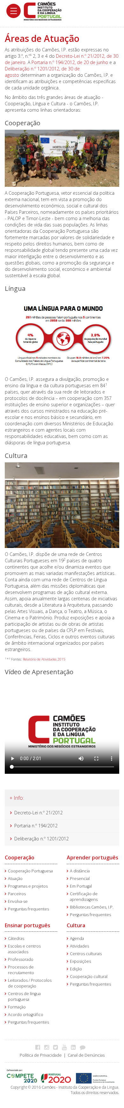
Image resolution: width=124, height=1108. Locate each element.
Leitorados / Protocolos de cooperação (30, 983)
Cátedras (16, 938)
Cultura (76, 925)
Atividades (79, 946)
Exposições (80, 961)
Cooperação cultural (88, 976)
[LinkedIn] (75, 1047)
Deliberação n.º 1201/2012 (41, 839)
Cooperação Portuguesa (30, 871)
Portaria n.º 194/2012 (36, 826)
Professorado (20, 959)
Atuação (15, 878)
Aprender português (92, 857)
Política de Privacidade (41, 1055)
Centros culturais (86, 953)
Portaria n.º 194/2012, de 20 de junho (69, 62)
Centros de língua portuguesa (24, 996)
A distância (80, 871)
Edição (76, 969)
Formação (17, 1007)
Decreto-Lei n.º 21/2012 (38, 813)
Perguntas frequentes (28, 909)
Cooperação (19, 857)
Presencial (80, 878)
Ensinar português (27, 925)
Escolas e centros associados (24, 949)
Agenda (77, 938)
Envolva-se (18, 901)
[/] (43, 11)
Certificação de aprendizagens (84, 896)
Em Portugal (81, 886)
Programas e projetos (28, 886)
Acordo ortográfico (25, 1014)
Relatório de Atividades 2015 (44, 659)
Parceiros (17, 893)
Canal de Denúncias (86, 1055)
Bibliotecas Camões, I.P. (92, 907)
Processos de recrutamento (21, 969)
